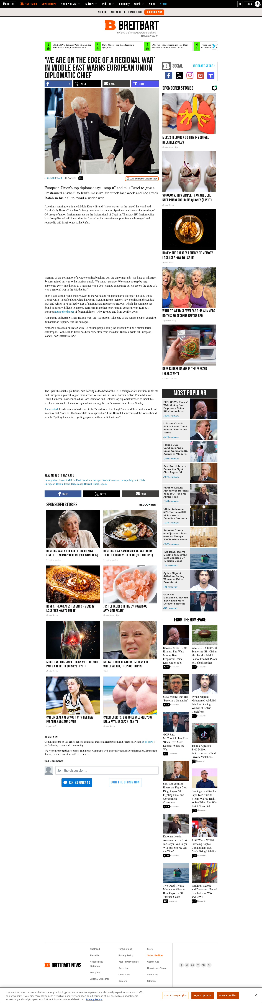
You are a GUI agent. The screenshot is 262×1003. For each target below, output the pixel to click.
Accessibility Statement (96, 964)
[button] (8, 4)
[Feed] (209, 965)
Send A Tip (152, 974)
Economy (124, 4)
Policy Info (95, 972)
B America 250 (69, 4)
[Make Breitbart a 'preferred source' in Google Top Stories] (142, 178)
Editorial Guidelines (99, 979)
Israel (67, 483)
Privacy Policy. (94, 999)
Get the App (153, 962)
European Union (54, 483)
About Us (94, 955)
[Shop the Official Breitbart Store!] (203, 66)
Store (150, 949)
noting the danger (64, 311)
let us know (147, 741)
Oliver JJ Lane (54, 178)
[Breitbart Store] (163, 4)
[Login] (249, 4)
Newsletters (49, 4)
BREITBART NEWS (66, 965)
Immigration (51, 480)
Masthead (95, 949)
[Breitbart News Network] (166, 66)
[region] (131, 995)
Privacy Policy (126, 955)
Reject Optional (203, 995)
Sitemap (151, 981)
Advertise (124, 968)
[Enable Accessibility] (258, 4)
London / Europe (91, 480)
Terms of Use (125, 949)
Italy (73, 483)
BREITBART (138, 25)
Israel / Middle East (70, 480)
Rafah (96, 483)
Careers (123, 981)
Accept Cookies (228, 995)
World (137, 4)
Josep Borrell (84, 483)
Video (152, 4)
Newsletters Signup (157, 968)
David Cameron (110, 480)
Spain (104, 483)
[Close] (256, 995)
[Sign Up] (154, 12)
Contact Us (124, 974)
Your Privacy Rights (175, 995)
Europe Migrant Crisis (132, 480)
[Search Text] (240, 4)
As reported (51, 409)
